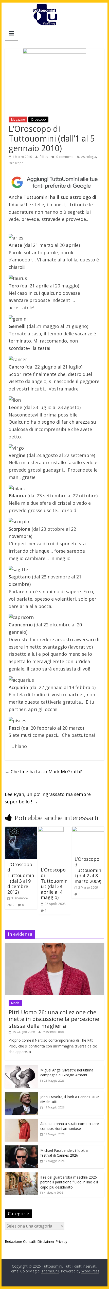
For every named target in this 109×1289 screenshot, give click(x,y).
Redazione (13, 1241)
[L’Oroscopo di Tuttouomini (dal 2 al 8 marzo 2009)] (88, 829)
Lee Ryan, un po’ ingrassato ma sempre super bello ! (48, 798)
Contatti (29, 1241)
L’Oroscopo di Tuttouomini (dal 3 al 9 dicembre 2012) (20, 878)
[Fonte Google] (54, 182)
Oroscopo (38, 119)
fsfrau (44, 157)
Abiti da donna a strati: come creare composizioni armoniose (69, 1126)
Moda (15, 1003)
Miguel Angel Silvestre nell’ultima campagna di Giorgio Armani (66, 1073)
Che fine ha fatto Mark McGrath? (43, 771)
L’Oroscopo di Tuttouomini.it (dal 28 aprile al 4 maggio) (54, 883)
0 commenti (64, 157)
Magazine (18, 119)
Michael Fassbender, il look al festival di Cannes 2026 (64, 1153)
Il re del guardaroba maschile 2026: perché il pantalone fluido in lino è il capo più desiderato (69, 1182)
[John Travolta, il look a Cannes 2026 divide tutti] (21, 1094)
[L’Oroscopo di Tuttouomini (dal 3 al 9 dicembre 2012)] (21, 829)
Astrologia (88, 157)
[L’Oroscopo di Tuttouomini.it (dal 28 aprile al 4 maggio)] (51, 829)
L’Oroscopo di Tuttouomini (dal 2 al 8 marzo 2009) (88, 870)
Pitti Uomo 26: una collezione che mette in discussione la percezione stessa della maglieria (54, 1018)
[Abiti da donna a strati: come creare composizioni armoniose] (21, 1121)
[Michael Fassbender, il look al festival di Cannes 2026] (21, 1148)
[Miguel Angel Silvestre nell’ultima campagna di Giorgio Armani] (21, 1067)
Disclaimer (46, 1241)
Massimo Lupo (53, 1032)
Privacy (61, 1241)
